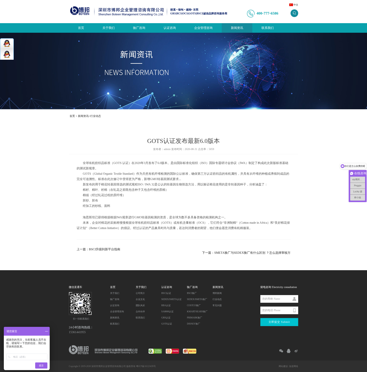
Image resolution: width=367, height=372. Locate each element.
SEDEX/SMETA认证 (171, 299)
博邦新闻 (217, 293)
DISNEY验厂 (193, 323)
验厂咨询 (139, 27)
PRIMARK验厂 (194, 317)
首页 (81, 27)
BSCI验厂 (192, 293)
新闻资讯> (84, 116)
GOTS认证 (166, 323)
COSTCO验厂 (194, 305)
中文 (296, 4)
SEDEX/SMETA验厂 (197, 299)
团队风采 (140, 305)
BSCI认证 (166, 293)
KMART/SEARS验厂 (197, 311)
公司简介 (140, 293)
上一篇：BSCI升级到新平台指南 (98, 249)
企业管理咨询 (203, 27)
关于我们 (108, 27)
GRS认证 (166, 317)
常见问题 (217, 305)
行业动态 (95, 116)
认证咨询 (170, 27)
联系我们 (267, 27)
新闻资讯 (237, 27)
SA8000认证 (167, 311)
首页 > (73, 116)
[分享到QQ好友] (287, 350)
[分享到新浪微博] (294, 350)
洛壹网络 (293, 366)
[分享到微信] (279, 350)
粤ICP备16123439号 (146, 366)
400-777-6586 (267, 13)
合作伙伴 (140, 311)
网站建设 (283, 366)
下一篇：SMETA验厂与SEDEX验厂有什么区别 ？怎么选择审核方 (246, 252)
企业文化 (140, 299)
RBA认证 (166, 305)
